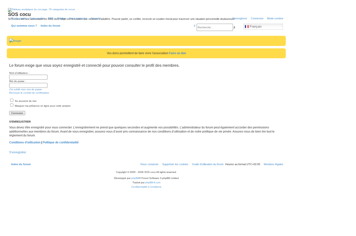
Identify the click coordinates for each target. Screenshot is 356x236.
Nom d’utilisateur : (19, 73)
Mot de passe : (17, 81)
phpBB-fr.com (152, 182)
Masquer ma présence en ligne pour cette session (42, 105)
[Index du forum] (29, 20)
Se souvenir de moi (25, 101)
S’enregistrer (17, 152)
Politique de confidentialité (61, 142)
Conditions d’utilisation (24, 142)
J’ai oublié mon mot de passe (25, 89)
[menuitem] (50, 18)
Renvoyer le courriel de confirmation (29, 92)
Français (255, 26)
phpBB (135, 178)
